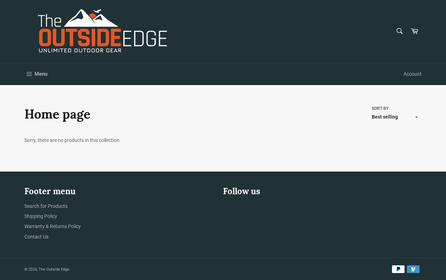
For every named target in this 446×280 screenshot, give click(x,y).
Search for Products (46, 206)
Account (412, 74)
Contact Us (36, 237)
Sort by (380, 108)
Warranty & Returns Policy (52, 226)
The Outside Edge (54, 269)
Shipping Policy (40, 216)
